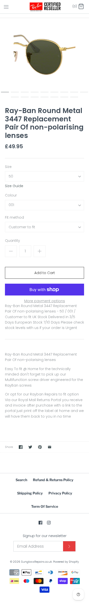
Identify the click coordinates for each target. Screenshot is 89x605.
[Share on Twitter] (30, 447)
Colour (11, 195)
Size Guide (14, 186)
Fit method (14, 217)
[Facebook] (40, 522)
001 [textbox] (11, 205)
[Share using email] (49, 447)
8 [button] (74, 94)
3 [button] (24, 94)
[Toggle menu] (6, 6)
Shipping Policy (30, 493)
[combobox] (44, 176)
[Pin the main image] (40, 447)
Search (21, 480)
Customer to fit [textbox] (22, 227)
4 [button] (34, 94)
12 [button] (34, 99)
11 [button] (24, 99)
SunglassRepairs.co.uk (36, 562)
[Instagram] (49, 522)
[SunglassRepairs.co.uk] (44, 6)
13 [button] (44, 99)
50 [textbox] (11, 176)
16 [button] (74, 99)
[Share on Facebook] (20, 447)
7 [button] (64, 94)
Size (8, 166)
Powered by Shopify (66, 562)
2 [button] (14, 94)
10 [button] (14, 99)
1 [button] (4, 94)
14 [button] (54, 99)
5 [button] (44, 94)
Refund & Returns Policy (53, 480)
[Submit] (69, 546)
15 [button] (64, 99)
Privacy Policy (60, 493)
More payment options (44, 301)
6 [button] (54, 94)
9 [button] (84, 94)
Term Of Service (44, 506)
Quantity (12, 240)
